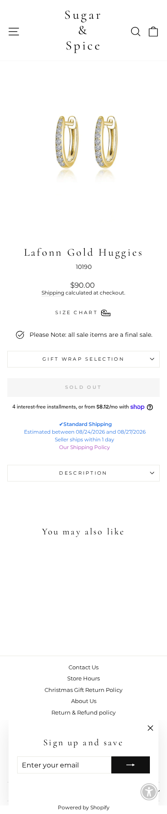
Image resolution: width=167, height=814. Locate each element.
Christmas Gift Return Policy (83, 690)
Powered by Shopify (84, 807)
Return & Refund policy (83, 712)
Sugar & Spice (83, 30)
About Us (83, 701)
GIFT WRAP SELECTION (83, 359)
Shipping (53, 293)
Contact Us (83, 667)
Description (83, 473)
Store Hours (83, 678)
